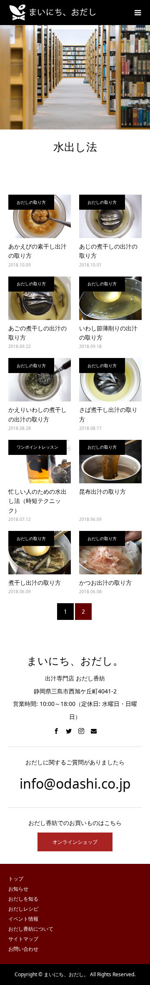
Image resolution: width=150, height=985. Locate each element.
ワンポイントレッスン (37, 447)
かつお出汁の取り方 (105, 582)
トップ (15, 878)
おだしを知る (23, 898)
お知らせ (18, 888)
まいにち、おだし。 (75, 661)
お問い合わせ (23, 948)
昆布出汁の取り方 (102, 491)
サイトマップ (23, 938)
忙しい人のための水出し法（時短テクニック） (37, 500)
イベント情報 (23, 918)
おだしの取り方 (31, 202)
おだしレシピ (23, 908)
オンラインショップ (75, 841)
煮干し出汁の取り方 (34, 582)
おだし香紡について (30, 928)
